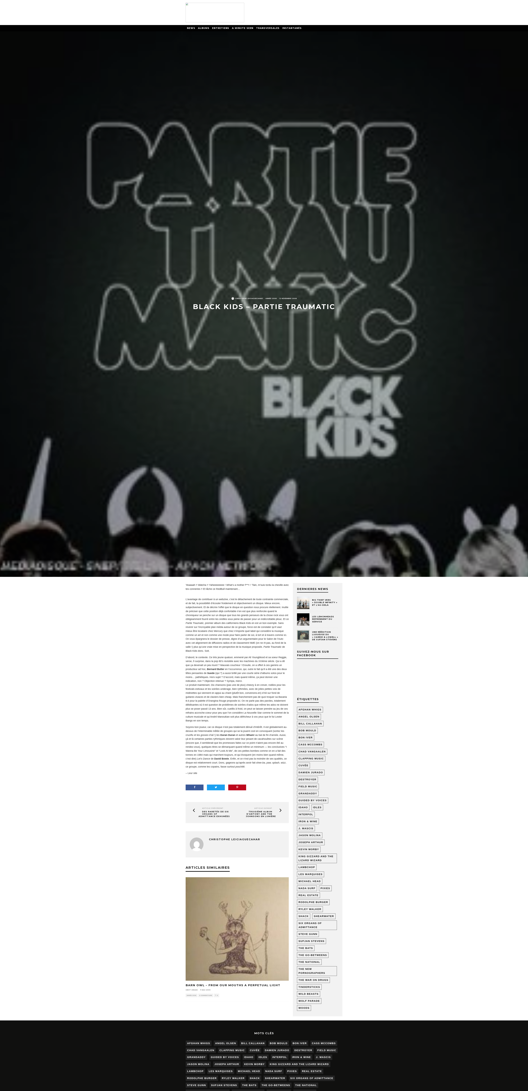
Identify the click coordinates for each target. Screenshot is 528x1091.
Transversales (268, 28)
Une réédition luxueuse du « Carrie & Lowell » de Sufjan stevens (325, 636)
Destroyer (307, 779)
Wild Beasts (309, 994)
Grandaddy (308, 793)
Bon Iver (306, 737)
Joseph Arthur (311, 842)
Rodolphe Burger (313, 902)
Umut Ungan (192, 990)
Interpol (306, 814)
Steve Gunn (308, 934)
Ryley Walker (310, 909)
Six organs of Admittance (310, 925)
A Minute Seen (242, 28)
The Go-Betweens (313, 955)
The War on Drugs (313, 980)
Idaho (303, 807)
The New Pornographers (312, 971)
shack (304, 916)
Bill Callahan (310, 723)
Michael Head (310, 881)
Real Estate (308, 895)
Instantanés (292, 28)
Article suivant (263, 808)
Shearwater (324, 916)
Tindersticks (309, 987)
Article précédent (212, 808)
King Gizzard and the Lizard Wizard (316, 858)
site (195, 773)
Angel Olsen (309, 716)
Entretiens (220, 28)
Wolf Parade (309, 1001)
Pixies (325, 888)
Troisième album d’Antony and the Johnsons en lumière (261, 814)
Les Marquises (311, 874)
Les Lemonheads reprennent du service (323, 619)
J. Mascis (306, 828)
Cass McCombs (310, 744)
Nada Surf (307, 888)
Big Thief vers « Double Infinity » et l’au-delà (324, 602)
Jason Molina (310, 835)
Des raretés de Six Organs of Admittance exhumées (214, 814)
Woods (304, 1008)
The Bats (306, 948)
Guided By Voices (313, 800)
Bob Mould (307, 730)
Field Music (308, 786)
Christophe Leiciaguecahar (249, 298)
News (191, 28)
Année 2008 (271, 298)
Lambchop (307, 867)
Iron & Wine (308, 821)
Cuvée (303, 765)
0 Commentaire (205, 995)
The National (309, 962)
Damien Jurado (311, 772)
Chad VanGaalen (312, 751)
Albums (204, 28)
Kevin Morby (309, 849)
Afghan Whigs (310, 709)
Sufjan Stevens (311, 941)
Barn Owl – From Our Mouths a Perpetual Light (233, 985)
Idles (317, 807)
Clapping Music (311, 758)
